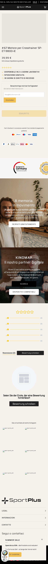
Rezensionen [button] (9, 353)
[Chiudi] (43, 538)
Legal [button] (4, 511)
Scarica (24, 284)
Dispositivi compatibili (24, 292)
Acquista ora (24, 121)
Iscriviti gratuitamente (24, 224)
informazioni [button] (8, 518)
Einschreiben (10, 100)
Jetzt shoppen (13, 554)
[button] (6, 68)
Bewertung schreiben (30, 353)
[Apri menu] (5, 7)
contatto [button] (6, 525)
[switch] (5, 559)
